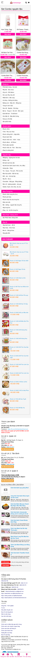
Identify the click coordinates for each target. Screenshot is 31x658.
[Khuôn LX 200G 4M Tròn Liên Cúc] (5, 375)
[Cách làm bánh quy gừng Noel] (5, 490)
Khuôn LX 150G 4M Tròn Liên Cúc (19, 364)
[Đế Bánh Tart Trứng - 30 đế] (8, 43)
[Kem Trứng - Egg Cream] (8, 20)
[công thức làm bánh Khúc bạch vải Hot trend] (5, 498)
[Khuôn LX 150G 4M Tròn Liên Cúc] (5, 367)
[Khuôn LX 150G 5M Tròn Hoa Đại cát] (5, 349)
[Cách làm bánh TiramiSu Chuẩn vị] (5, 555)
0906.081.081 (15, 587)
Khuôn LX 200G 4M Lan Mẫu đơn (19, 312)
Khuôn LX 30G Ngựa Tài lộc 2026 (19, 260)
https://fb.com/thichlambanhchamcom (17, 429)
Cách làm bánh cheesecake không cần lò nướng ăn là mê (19, 513)
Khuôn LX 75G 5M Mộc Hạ (17, 407)
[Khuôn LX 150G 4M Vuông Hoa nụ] (5, 341)
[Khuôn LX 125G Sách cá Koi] (5, 280)
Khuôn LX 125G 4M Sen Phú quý (19, 295)
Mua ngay (8, 34)
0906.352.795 (10, 464)
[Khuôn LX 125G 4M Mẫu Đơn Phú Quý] (5, 323)
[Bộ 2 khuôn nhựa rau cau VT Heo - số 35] (5, 254)
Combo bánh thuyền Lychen (10, 75)
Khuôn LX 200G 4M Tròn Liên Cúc (19, 373)
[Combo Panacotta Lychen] (23, 67)
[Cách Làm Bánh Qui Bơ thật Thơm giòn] (5, 530)
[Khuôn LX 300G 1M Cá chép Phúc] (5, 393)
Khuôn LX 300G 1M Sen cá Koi (18, 382)
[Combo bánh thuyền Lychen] (8, 67)
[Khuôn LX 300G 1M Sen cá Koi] (5, 384)
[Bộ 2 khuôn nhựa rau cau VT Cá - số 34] (5, 246)
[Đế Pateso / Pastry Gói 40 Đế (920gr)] (23, 20)
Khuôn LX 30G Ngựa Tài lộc (17, 269)
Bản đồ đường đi (8, 449)
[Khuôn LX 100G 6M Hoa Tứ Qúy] (5, 306)
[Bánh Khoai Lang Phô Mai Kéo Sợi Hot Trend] (5, 539)
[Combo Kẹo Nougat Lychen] (23, 43)
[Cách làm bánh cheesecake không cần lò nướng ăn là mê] (5, 514)
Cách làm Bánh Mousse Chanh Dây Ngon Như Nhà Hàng (20, 504)
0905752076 (20, 589)
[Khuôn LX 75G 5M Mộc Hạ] (5, 410)
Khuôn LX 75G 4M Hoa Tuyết (18, 399)
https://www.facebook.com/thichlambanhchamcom (13, 597)
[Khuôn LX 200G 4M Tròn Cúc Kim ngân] (5, 358)
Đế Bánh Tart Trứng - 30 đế (9, 52)
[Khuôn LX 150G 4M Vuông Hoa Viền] (5, 332)
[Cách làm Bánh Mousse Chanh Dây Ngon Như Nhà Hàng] (5, 506)
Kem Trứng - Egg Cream (8, 29)
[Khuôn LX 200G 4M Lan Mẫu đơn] (5, 315)
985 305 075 (23, 585)
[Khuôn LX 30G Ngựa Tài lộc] (5, 271)
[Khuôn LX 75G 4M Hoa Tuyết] (5, 401)
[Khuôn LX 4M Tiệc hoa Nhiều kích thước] (5, 289)
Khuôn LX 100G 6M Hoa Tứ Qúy (19, 304)
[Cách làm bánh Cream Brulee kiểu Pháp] (5, 522)
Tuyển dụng (5, 562)
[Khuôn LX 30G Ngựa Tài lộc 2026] (5, 263)
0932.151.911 (10, 447)
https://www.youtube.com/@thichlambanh (11, 595)
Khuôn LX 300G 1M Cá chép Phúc (19, 390)
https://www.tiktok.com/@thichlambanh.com (12, 593)
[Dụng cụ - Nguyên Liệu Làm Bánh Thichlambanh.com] (15, 2)
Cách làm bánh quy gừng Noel (20, 487)
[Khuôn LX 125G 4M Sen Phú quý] (5, 297)
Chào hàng (5, 565)
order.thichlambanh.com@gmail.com (14, 591)
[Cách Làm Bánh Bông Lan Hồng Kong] (5, 547)
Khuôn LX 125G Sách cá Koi (17, 278)
